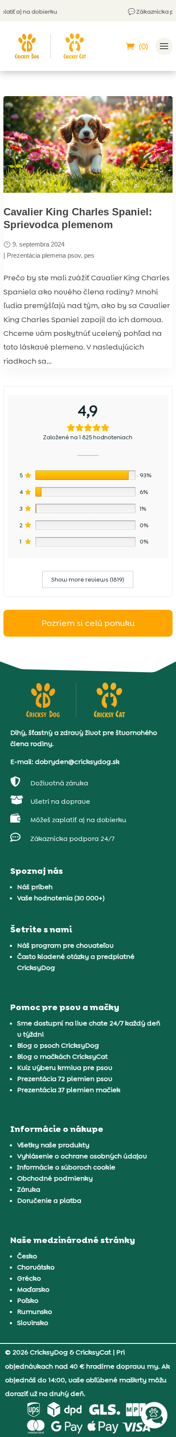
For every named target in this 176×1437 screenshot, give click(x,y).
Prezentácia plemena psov (44, 255)
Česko (27, 1256)
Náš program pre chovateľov (65, 945)
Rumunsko (34, 1311)
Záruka (28, 1189)
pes (89, 255)
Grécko (29, 1278)
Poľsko (27, 1300)
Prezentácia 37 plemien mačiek (68, 1089)
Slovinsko (32, 1322)
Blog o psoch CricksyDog (58, 1045)
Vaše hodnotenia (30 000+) (61, 897)
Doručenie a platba (49, 1200)
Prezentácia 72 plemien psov (64, 1078)
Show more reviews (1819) (87, 579)
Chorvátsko (36, 1267)
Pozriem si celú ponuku (88, 623)
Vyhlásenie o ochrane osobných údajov (82, 1156)
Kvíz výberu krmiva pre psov (64, 1067)
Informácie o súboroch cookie (66, 1167)
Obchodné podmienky (55, 1178)
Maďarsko (33, 1289)
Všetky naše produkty (53, 1144)
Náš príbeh (35, 886)
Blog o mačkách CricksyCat (62, 1056)
